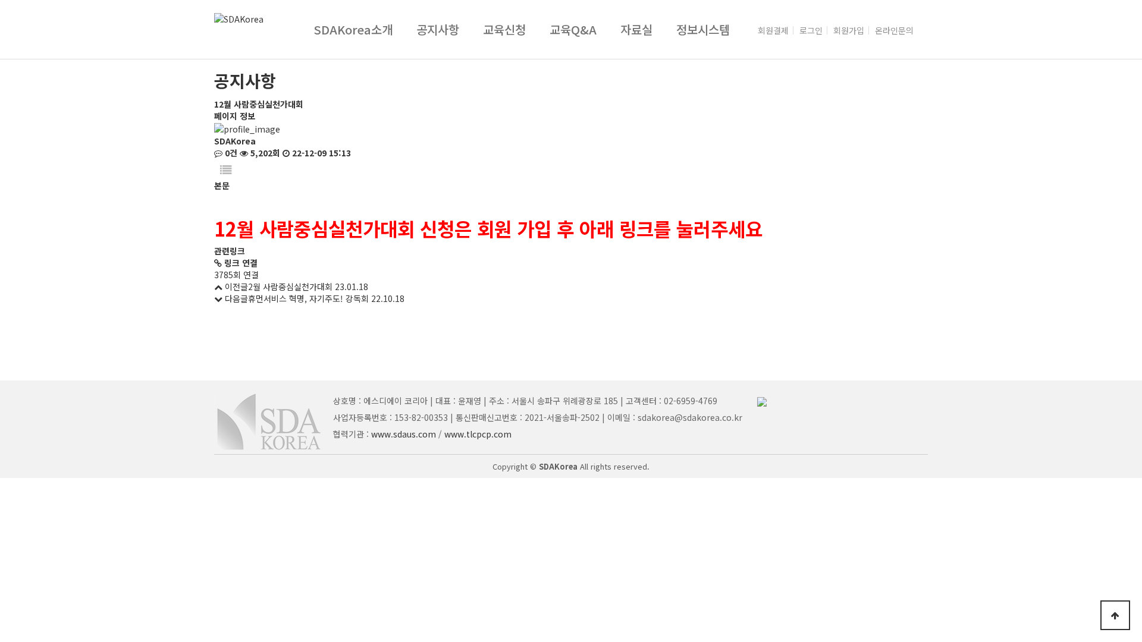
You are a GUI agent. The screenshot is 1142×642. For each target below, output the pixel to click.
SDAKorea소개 (353, 29)
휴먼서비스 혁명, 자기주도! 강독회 (308, 298)
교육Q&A (573, 29)
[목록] (226, 169)
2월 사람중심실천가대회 (290, 286)
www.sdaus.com (403, 434)
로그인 (811, 30)
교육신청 (504, 29)
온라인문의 (894, 30)
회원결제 (773, 30)
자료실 (636, 29)
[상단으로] (1115, 615)
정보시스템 (703, 29)
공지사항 (437, 29)
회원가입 (848, 30)
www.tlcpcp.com (478, 434)
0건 (229, 153)
